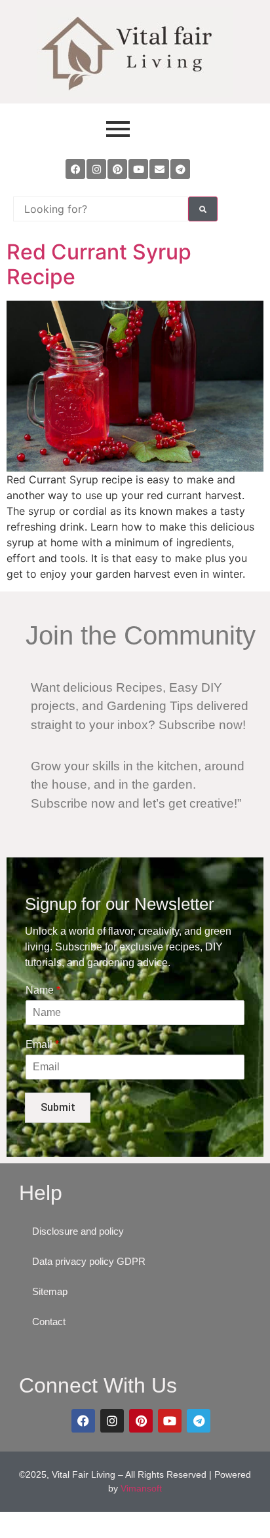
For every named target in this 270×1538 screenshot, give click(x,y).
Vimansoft (141, 1488)
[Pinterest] (117, 169)
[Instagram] (96, 169)
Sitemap (50, 1291)
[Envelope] (159, 169)
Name (43, 990)
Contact (49, 1321)
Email (42, 1044)
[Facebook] (75, 169)
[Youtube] (138, 169)
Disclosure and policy (78, 1231)
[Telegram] (180, 169)
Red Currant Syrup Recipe (99, 264)
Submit (58, 1107)
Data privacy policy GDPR (88, 1261)
